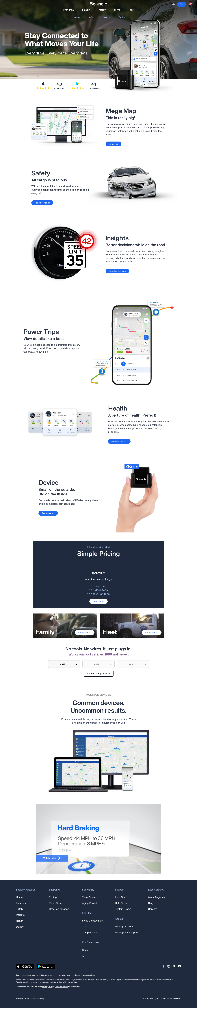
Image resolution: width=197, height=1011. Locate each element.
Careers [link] (152, 909)
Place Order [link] (55, 903)
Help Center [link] (121, 903)
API (84, 956)
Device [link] (122, 17)
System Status (123, 909)
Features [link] (68, 10)
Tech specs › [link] (48, 513)
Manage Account (124, 926)
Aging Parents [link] (90, 903)
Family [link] (102, 10)
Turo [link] (84, 926)
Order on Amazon (59, 909)
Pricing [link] (86, 10)
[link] (98, 4)
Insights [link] (106, 17)
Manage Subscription (127, 932)
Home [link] (19, 897)
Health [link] (19, 920)
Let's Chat (120, 897)
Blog (150, 903)
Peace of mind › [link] (42, 202)
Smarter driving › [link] (117, 271)
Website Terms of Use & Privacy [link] (30, 998)
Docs (85, 950)
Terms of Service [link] (61, 987)
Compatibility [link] (89, 932)
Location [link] (76, 17)
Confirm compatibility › (98, 673)
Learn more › (84, 632)
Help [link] (131, 10)
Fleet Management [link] (92, 920)
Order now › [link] (98, 601)
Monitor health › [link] (119, 441)
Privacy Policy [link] (47, 987)
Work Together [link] (156, 897)
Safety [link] (91, 17)
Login (172, 4)
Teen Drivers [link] (89, 897)
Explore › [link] (113, 144)
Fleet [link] (117, 10)
